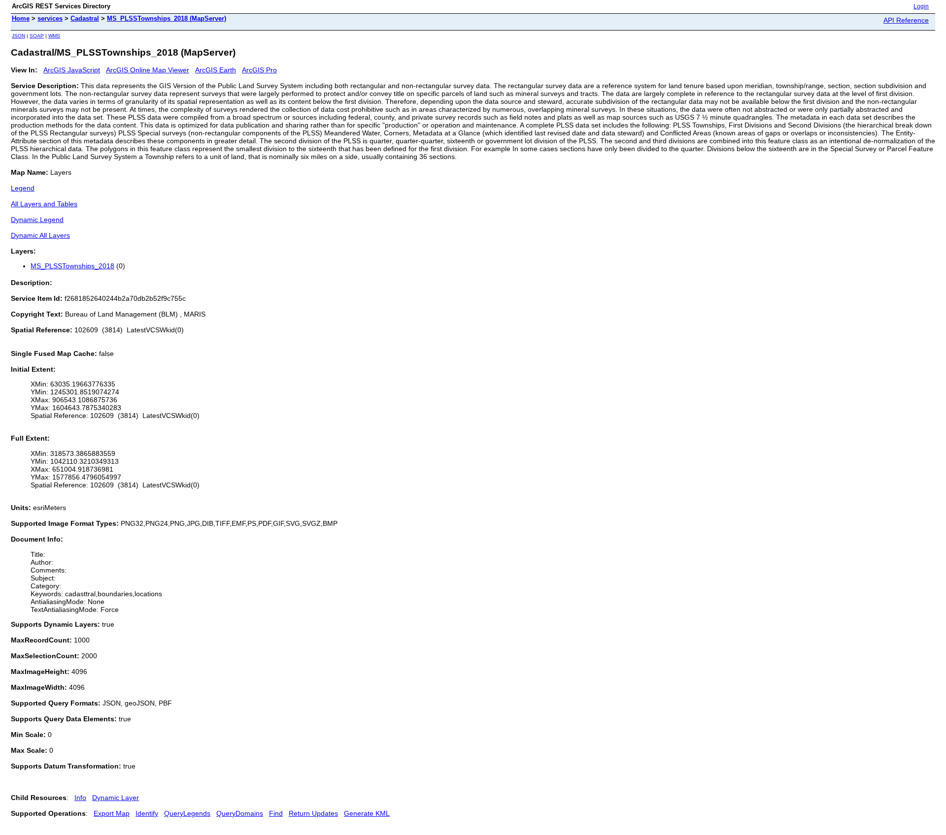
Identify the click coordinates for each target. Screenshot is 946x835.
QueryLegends (187, 813)
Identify (146, 813)
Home (21, 18)
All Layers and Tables (44, 204)
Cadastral (84, 18)
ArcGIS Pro (259, 70)
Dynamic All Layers (40, 235)
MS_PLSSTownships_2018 (72, 266)
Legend (22, 188)
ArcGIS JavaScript (71, 70)
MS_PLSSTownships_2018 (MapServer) (166, 18)
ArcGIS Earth (215, 70)
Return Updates (313, 813)
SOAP (37, 35)
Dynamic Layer (115, 798)
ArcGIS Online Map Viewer (147, 70)
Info (80, 798)
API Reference (906, 20)
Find (276, 813)
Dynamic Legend (37, 220)
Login (921, 6)
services (50, 18)
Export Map (112, 813)
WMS (54, 35)
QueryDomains (239, 813)
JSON (18, 35)
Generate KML (367, 813)
